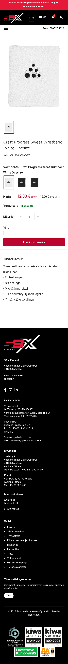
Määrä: (8, 216)
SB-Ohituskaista (15, 531)
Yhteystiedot (14, 558)
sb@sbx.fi (9, 379)
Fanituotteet (13, 549)
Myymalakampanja (17, 562)
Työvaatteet (13, 536)
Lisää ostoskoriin (34, 242)
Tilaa (8, 595)
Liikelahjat (12, 545)
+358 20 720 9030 (13, 375)
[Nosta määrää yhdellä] (38, 216)
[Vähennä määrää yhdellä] (20, 216)
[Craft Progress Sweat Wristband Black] (21, 182)
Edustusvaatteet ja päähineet (22, 540)
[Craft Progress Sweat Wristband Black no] (34, 182)
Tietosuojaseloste (16, 567)
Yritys (10, 553)
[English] (44, 17)
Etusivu (11, 527)
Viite (6, 227)
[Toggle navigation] (6, 28)
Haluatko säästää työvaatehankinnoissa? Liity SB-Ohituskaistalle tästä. (34, 4)
